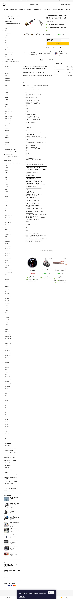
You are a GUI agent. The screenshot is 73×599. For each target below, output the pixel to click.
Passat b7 (7, 300)
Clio (6, 369)
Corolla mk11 (8, 355)
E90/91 (7, 422)
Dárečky (7, 472)
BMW (6, 38)
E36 (6, 45)
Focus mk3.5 (8, 388)
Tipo (6, 398)
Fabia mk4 (7, 83)
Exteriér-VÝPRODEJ (9, 486)
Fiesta (6, 393)
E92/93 (7, 424)
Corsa (6, 327)
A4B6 (6, 102)
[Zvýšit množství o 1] (68, 40)
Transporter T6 (8, 272)
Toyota (6, 348)
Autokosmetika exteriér (10, 452)
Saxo (6, 441)
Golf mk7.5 (7, 142)
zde (44, 593)
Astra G (7, 317)
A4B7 (6, 104)
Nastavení (22, 596)
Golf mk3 (7, 130)
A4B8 (6, 175)
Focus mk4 (7, 391)
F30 (6, 403)
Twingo (6, 372)
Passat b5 (7, 293)
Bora (6, 267)
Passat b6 (7, 298)
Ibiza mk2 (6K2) (8, 116)
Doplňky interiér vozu (9, 21)
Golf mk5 (7, 135)
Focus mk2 (7, 381)
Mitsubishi (7, 331)
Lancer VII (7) (8, 341)
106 (6, 431)
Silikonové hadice (9, 147)
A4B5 (6, 99)
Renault (7, 362)
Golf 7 (6, 308)
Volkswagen (8, 33)
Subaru (6, 47)
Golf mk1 (7, 125)
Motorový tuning (8, 49)
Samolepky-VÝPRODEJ (10, 483)
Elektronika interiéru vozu (10, 149)
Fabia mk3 (7, 80)
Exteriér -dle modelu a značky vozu (12, 163)
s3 (5, 87)
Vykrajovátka (8, 463)
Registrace (66, 0)
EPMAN (51, 21)
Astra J (6, 322)
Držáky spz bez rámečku (10, 455)
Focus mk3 (7, 386)
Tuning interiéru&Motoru (11, 19)
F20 (6, 405)
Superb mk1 (8, 246)
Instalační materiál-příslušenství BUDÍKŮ (12, 157)
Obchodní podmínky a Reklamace (18, 0)
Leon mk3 (7, 113)
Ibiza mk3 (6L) (8, 118)
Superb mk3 (8, 251)
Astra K (7, 324)
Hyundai (7, 357)
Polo (6, 291)
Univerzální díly (8, 57)
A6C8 (6, 201)
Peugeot (7, 426)
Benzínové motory (9, 54)
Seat (6, 30)
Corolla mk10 (8, 353)
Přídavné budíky (8, 154)
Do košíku (58, 43)
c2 (5, 436)
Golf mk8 (7, 144)
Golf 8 (6, 310)
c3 (5, 438)
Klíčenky (7, 467)
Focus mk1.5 (8, 379)
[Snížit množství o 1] (62, 40)
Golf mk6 (7, 137)
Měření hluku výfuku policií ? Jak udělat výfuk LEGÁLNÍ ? (10, 565)
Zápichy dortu (8, 465)
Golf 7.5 (7, 265)
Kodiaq (6, 260)
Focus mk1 (7, 376)
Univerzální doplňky (9, 450)
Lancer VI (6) (8, 343)
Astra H (7, 319)
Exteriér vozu (7, 160)
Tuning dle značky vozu (10, 26)
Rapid (6, 255)
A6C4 (6, 191)
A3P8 (6, 92)
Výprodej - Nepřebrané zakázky (10, 478)
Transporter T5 (8, 270)
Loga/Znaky (7, 445)
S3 (6, 208)
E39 (6, 417)
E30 (6, 42)
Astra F (6, 315)
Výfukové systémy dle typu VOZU (12, 61)
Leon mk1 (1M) (8, 109)
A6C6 (6, 196)
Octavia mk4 (8, 73)
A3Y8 (6, 97)
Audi (6, 28)
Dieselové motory (9, 52)
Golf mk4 (7, 132)
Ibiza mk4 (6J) (8, 121)
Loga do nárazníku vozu (10, 448)
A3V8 (6, 95)
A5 (6, 189)
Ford (6, 374)
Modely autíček (8, 470)
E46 (6, 40)
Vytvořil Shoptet (65, 597)
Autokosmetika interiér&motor (11, 151)
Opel (6, 312)
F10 (6, 407)
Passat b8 (7, 303)
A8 (6, 205)
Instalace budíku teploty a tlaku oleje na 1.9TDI (12, 571)
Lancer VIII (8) (8, 338)
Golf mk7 (7, 140)
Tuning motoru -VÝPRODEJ (11, 488)
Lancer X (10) (8, 334)
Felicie (6, 243)
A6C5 (6, 194)
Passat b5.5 (7, 296)
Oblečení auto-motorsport (11, 474)
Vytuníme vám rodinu (10, 460)
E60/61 (7, 419)
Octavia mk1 (8, 66)
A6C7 (6, 198)
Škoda (6, 35)
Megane (7, 367)
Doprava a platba (7, 0)
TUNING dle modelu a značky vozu (12, 23)
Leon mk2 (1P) (8, 111)
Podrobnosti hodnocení (64, 20)
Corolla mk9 (8, 350)
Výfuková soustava (9, 59)
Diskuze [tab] (50, 60)
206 (6, 429)
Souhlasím (51, 592)
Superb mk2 (8, 248)
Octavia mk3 (8, 71)
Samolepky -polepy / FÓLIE (11, 16)
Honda (6, 329)
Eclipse (6, 346)
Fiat (6, 395)
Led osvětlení (8, 443)
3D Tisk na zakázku (9, 491)
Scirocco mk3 (8, 289)
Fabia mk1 (7, 75)
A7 (6, 203)
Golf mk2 (7, 128)
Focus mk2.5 (8, 384)
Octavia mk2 (8, 68)
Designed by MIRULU (10, 457)
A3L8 (6, 90)
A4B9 (6, 177)
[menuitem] (10, 9)
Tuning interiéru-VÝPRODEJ (11, 481)
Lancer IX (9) (8, 336)
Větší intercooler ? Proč (9, 568)
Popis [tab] (41, 60)
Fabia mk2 (7, 78)
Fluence (7, 365)
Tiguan (6, 305)
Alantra (7, 360)
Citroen (7, 433)
